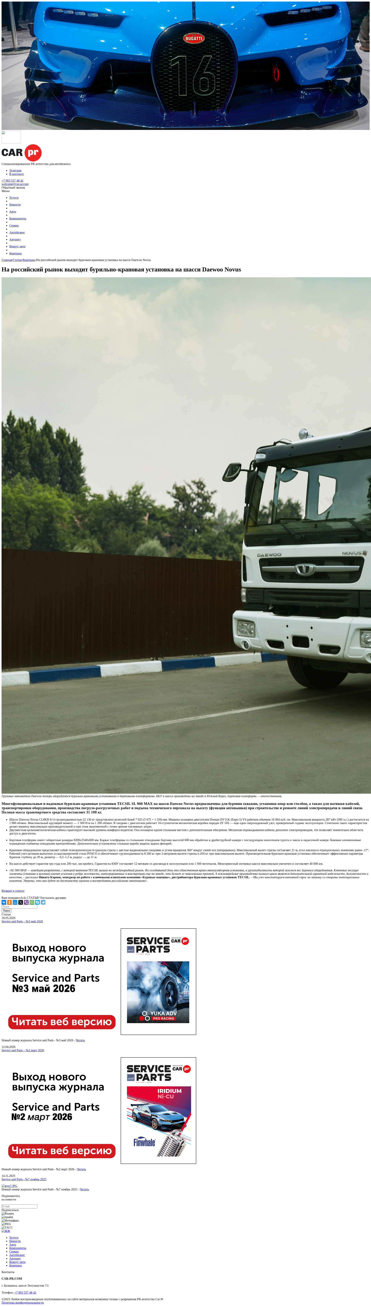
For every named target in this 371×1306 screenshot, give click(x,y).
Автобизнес (17, 232)
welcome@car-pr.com (15, 184)
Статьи (17, 260)
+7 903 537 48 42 (12, 180)
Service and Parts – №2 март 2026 (23, 1050)
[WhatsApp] (32, 902)
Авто (12, 211)
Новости (15, 204)
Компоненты (17, 218)
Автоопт (15, 239)
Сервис (14, 225)
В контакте (16, 174)
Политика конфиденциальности (23, 1302)
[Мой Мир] (15, 902)
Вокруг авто (17, 246)
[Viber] (26, 902)
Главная (7, 260)
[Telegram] (43, 902)
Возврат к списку (13, 890)
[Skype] (37, 902)
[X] (20, 902)
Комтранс (15, 253)
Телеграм (15, 170)
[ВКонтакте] (4, 902)
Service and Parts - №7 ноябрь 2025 (24, 1179)
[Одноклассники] (9, 902)
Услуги (14, 197)
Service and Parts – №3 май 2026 (22, 921)
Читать (80, 1040)
